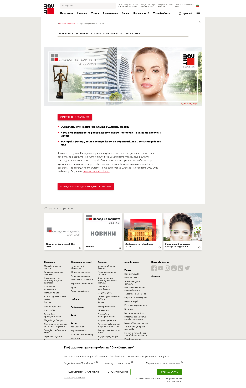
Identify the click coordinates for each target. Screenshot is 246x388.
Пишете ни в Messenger (77, 267)
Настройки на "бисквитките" (83, 372)
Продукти (49, 262)
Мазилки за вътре (53, 320)
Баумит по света (80, 291)
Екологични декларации (136, 305)
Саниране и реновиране (50, 288)
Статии (102, 262)
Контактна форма (80, 276)
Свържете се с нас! (81, 262)
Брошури (129, 309)
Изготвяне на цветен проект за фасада (135, 318)
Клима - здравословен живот (55, 298)
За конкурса (66, 34)
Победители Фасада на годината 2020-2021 (85, 186)
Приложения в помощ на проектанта (135, 289)
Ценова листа (131, 278)
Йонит (47, 303)
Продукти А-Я (131, 274)
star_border (199, 22)
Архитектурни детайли (132, 283)
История (75, 338)
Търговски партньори (82, 283)
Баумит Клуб (131, 301)
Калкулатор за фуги (134, 313)
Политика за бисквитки (74, 377)
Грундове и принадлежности (52, 315)
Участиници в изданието (75, 117)
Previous (43, 232)
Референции (77, 307)
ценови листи (131, 262)
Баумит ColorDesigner (135, 297)
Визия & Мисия (78, 330)
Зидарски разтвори (54, 336)
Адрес (74, 287)
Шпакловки (49, 310)
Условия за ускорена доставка (134, 328)
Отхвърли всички (118, 372)
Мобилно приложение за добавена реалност (135, 334)
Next (202, 232)
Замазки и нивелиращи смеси (55, 331)
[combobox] (88, 6)
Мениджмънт (78, 327)
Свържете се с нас (80, 272)
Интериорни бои (52, 306)
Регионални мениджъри (82, 280)
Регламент (82, 34)
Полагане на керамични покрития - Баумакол (56, 325)
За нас (74, 323)
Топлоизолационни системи (53, 273)
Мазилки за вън (51, 293)
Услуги (127, 270)
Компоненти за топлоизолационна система (54, 280)
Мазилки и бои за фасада (52, 267)
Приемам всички (169, 372)
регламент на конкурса (96, 171)
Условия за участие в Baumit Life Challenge (116, 34)
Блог (73, 315)
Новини (75, 299)
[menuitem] (128, 6)
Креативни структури (136, 323)
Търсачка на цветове (135, 294)
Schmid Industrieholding (82, 334)
